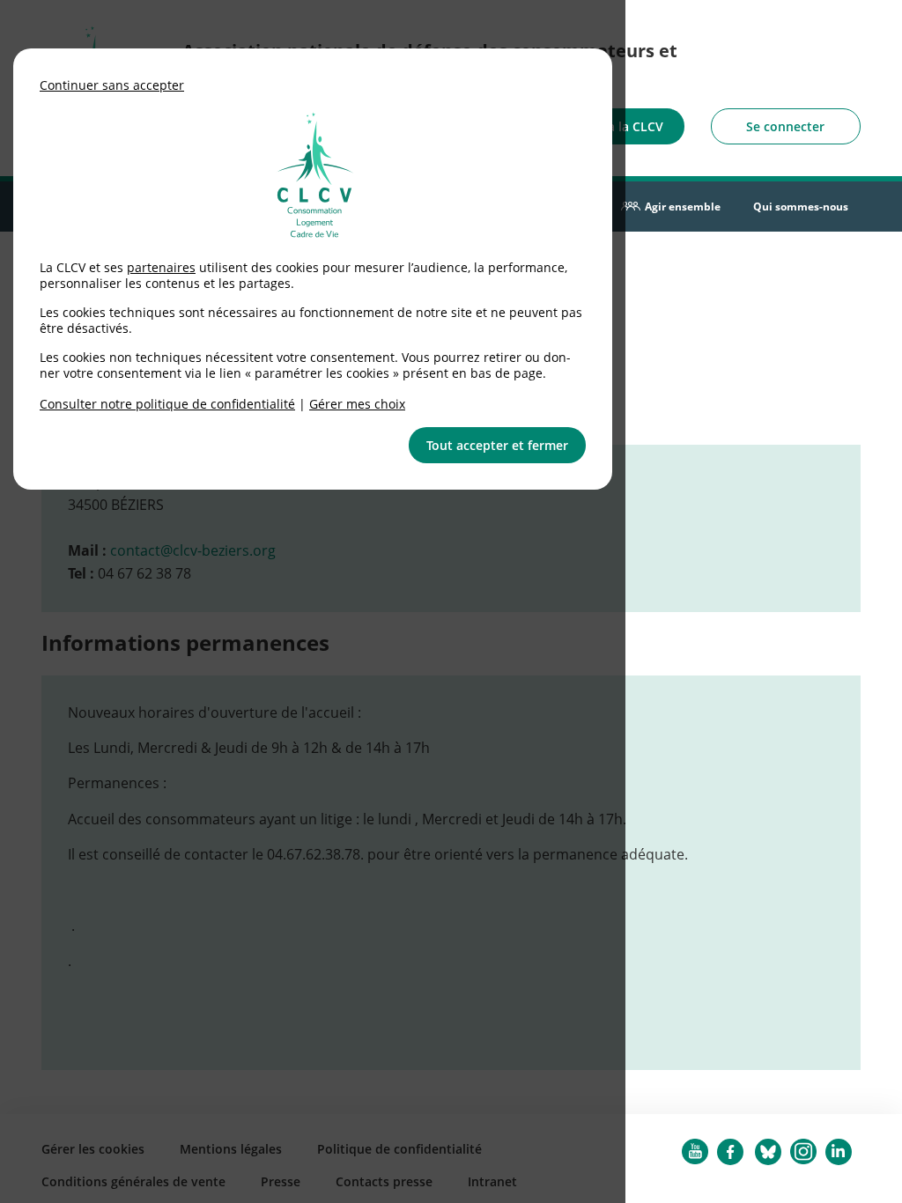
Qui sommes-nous (800, 206)
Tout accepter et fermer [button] (497, 445)
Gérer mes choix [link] (357, 403)
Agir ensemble (683, 206)
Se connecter (785, 126)
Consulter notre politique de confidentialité (167, 403)
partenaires (161, 267)
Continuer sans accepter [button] (112, 85)
